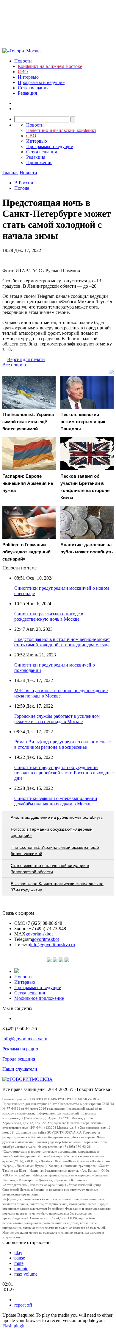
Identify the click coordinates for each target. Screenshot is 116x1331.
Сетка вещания (33, 87)
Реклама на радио (20, 1048)
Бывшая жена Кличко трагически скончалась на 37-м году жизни (57, 886)
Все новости (15, 364)
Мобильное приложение (39, 998)
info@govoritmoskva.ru (52, 944)
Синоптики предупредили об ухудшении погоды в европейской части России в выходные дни (64, 773)
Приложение (39, 162)
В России (23, 182)
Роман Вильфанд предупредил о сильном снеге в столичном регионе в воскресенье (62, 744)
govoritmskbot (39, 933)
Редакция (27, 93)
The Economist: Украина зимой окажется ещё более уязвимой (55, 850)
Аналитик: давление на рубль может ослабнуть (57, 817)
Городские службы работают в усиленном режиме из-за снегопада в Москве (57, 719)
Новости (23, 60)
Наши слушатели (19, 1069)
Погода (21, 188)
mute (18, 1263)
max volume (25, 1273)
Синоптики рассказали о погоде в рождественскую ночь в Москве (48, 616)
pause (19, 1257)
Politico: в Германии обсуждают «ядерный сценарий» (52, 832)
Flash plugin (14, 1325)
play (18, 1252)
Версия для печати (26, 359)
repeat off (23, 1304)
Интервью (28, 77)
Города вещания (18, 1058)
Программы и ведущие (41, 82)
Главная (10, 172)
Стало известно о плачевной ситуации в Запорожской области (50, 868)
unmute (21, 1268)
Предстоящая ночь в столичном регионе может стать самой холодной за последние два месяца (62, 642)
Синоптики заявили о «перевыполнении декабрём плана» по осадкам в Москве (55, 801)
